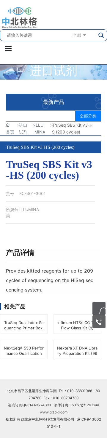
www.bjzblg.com (53, 412)
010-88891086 (79, 391)
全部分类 (88, 116)
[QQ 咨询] (99, 308)
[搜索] (101, 35)
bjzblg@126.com (85, 405)
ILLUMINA (29, 209)
